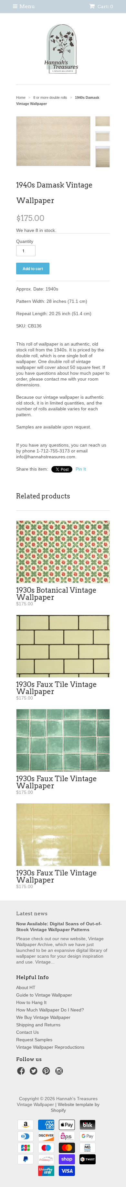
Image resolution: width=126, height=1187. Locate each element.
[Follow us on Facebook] (22, 1073)
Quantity (24, 241)
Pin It (81, 469)
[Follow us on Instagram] (60, 1073)
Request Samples (34, 1039)
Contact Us (27, 1032)
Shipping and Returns (38, 1024)
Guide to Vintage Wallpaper (44, 995)
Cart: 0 (105, 6)
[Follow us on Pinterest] (47, 1073)
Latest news (31, 913)
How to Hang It (31, 1002)
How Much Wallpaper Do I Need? (50, 1009)
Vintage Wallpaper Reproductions (50, 1047)
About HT (26, 987)
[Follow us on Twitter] (34, 1073)
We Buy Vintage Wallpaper (43, 1017)
